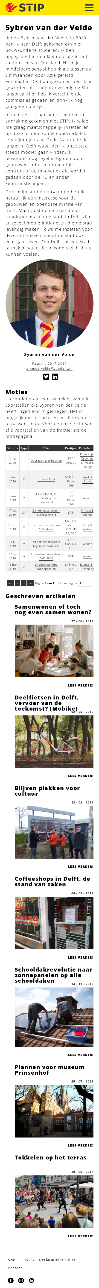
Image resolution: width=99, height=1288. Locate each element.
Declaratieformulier (57, 1259)
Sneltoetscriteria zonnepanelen (46, 567)
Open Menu (89, 7)
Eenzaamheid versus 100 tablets (46, 527)
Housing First (46, 479)
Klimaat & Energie (87, 465)
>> (30, 583)
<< (10, 583)
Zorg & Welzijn (88, 527)
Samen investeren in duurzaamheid (46, 513)
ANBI (12, 1259)
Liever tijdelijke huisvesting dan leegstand (46, 498)
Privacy (28, 1259)
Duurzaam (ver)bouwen (46, 461)
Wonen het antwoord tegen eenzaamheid (46, 544)
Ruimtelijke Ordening (87, 456)
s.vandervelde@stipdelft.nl (49, 368)
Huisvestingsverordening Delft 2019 (46, 556)
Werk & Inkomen (87, 479)
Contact (15, 1268)
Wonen (87, 498)
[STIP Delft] (25, 7)
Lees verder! (80, 685)
